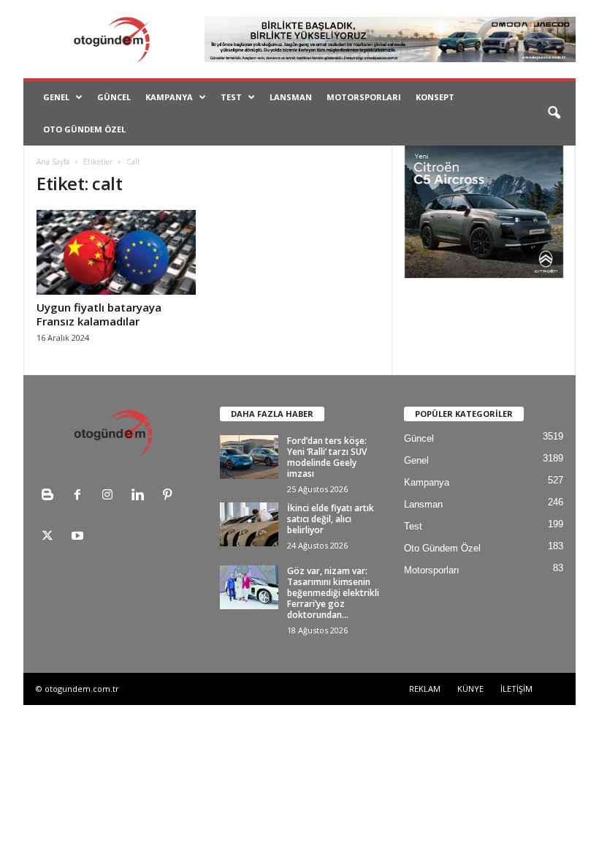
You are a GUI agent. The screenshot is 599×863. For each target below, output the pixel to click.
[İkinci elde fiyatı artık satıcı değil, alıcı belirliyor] (249, 524)
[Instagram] (111, 496)
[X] (51, 537)
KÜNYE (470, 688)
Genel (56, 96)
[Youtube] (79, 537)
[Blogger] (51, 496)
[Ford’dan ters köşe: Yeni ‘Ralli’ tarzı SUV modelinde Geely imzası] (249, 457)
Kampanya (169, 96)
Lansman (291, 96)
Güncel (114, 96)
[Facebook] (81, 496)
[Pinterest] (169, 496)
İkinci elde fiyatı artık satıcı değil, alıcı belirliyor (330, 519)
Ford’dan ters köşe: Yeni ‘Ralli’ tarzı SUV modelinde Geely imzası (327, 457)
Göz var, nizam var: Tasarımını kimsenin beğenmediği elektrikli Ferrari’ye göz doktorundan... (333, 593)
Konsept (435, 96)
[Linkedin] (141, 496)
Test (231, 96)
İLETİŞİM (516, 688)
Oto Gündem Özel (84, 129)
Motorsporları (364, 96)
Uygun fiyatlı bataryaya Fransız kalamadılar (99, 314)
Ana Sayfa (53, 162)
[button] (554, 113)
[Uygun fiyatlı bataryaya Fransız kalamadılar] (116, 252)
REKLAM (424, 688)
